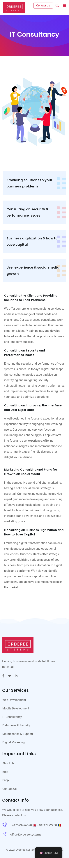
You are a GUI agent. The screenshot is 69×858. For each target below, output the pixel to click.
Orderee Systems (26, 849)
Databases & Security (16, 725)
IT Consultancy (12, 717)
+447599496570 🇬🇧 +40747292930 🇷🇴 (35, 825)
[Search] (57, 5)
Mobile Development (15, 708)
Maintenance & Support (17, 734)
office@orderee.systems (25, 834)
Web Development (14, 700)
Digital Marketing (13, 742)
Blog (5, 772)
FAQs (5, 780)
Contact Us (43, 5)
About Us (8, 763)
